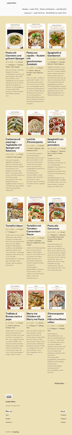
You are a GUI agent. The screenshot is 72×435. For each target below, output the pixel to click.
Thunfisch (54, 153)
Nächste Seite (60, 383)
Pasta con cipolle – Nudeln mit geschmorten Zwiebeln (36, 58)
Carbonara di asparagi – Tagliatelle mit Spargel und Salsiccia (14, 145)
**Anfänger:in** (12, 65)
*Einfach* (31, 71)
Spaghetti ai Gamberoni (54, 54)
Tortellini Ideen (14, 225)
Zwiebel (29, 75)
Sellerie (60, 239)
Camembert (38, 241)
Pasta (12, 67)
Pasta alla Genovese (53, 227)
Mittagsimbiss (37, 243)
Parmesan (29, 73)
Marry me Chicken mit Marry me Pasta (35, 316)
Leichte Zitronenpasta (35, 140)
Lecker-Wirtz (11, 3)
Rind (55, 239)
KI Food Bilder (52, 237)
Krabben (8, 67)
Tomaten (60, 153)
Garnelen (20, 65)
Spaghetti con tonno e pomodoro (55, 142)
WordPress (16, 432)
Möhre (58, 237)
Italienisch (37, 71)
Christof (20, 62)
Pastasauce (40, 73)
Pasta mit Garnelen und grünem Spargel (15, 55)
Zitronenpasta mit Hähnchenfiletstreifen (57, 318)
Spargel (17, 67)
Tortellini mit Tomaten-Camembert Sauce (34, 230)
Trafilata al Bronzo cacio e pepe (14, 316)
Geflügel (41, 326)
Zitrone (35, 150)
